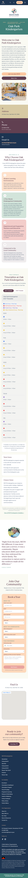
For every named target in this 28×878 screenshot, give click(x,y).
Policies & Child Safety (7, 794)
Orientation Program (7, 787)
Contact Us (4, 820)
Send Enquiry (14, 667)
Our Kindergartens (13, 22)
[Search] (10, 2)
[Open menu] (25, 2)
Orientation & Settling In (8, 785)
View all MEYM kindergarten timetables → (14, 513)
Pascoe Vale (5, 774)
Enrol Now (19, 2)
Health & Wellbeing (6, 796)
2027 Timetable (8, 290)
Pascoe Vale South (6, 770)
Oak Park (4, 763)
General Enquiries (6, 144)
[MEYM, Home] (3, 2)
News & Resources (6, 818)
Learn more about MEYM (14, 74)
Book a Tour (14, 78)
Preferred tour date (7, 643)
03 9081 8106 (5, 830)
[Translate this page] (14, 2)
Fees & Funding (5, 789)
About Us (4, 811)
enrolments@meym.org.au (9, 142)
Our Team (4, 815)
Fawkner (4, 772)
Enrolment (4, 783)
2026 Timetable (19, 290)
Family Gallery (5, 803)
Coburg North (5, 761)
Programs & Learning (7, 791)
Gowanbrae (4, 759)
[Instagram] (5, 839)
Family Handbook (6, 798)
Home (4, 22)
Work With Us (5, 813)
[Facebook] (2, 839)
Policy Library (5, 800)
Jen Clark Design (19, 876)
